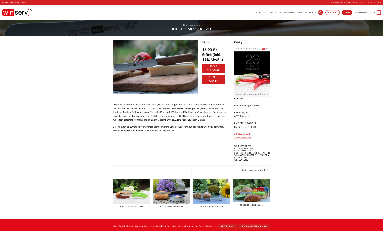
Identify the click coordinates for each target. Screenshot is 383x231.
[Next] (269, 198)
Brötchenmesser (191, 24)
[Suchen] (320, 12)
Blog (300, 12)
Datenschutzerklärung (254, 226)
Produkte (310, 12)
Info (272, 12)
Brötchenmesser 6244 (253, 169)
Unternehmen (286, 12)
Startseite (262, 12)
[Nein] (379, 227)
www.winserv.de (242, 137)
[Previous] (113, 198)
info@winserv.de (242, 133)
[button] (367, 12)
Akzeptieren (227, 226)
